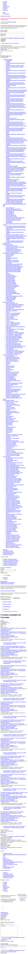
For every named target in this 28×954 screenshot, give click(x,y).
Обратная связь (4, 912)
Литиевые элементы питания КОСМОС (15, 169)
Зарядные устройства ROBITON (13, 505)
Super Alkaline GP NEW (11, 216)
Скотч (7, 512)
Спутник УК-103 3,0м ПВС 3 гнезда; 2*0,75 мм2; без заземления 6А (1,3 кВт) (14, 789)
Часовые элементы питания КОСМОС (15, 173)
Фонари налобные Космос (12, 384)
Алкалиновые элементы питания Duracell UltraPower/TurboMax (15, 84)
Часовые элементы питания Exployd (14, 101)
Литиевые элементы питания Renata (14, 161)
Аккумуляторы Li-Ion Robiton (13, 179)
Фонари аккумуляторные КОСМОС (14, 383)
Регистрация (6, 13)
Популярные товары (8, 550)
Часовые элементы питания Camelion (14, 66)
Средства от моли (10, 446)
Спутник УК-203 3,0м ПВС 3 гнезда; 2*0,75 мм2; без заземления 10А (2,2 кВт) (14, 717)
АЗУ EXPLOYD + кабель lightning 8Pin (15, 332)
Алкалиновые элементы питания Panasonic (16, 148)
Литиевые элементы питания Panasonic (15, 150)
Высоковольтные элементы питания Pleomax (16, 156)
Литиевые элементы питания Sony (14, 193)
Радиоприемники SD (11, 379)
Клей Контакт (9, 428)
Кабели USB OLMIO (11, 298)
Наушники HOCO (10, 278)
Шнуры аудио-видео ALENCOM (13, 544)
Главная (5, 1)
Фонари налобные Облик (12, 391)
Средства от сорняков (11, 451)
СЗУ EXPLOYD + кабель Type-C (13, 353)
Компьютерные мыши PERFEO (13, 269)
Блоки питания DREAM (11, 488)
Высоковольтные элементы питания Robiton (16, 183)
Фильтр (2, 620)
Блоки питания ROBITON (12, 489)
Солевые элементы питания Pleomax (14, 155)
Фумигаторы (9, 448)
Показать (5, 577)
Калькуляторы (6, 859)
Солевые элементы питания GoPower (14, 109)
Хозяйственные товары (8, 866)
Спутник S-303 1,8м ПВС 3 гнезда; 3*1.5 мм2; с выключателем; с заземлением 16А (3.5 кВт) (14, 699)
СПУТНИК (7, 575)
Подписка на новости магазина (8, 590)
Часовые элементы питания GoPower (14, 103)
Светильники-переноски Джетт (13, 524)
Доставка (5, 7)
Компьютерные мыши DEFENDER (14, 264)
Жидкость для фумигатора (12, 435)
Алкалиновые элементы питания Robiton (15, 182)
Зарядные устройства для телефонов (14, 506)
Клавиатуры (9, 262)
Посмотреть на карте (8, 901)
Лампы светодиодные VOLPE (13, 481)
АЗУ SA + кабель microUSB (12, 314)
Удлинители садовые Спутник (13, 537)
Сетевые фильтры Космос (12, 498)
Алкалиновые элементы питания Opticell (15, 75)
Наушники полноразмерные (12, 286)
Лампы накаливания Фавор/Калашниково (15, 467)
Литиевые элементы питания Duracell (15, 82)
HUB (7, 272)
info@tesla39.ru (23, 895)
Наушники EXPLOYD (11, 276)
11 (18, 560)
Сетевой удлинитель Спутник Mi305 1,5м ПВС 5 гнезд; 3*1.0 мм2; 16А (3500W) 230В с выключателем (14, 808)
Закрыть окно (4, 49)
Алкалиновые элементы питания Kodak (15, 128)
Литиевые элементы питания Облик (14, 200)
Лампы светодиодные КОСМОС (13, 478)
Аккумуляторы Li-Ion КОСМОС (13, 174)
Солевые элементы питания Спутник (14, 142)
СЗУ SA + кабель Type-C (11, 325)
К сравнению (11, 635)
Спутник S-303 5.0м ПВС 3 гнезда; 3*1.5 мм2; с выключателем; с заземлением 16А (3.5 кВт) (14, 827)
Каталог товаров (4, 57)
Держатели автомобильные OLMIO (14, 296)
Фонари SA (8, 387)
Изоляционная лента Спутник (13, 511)
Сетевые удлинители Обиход (13, 539)
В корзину (10, 652)
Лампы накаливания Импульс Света (14, 472)
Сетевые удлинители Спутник (13, 536)
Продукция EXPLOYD (8, 863)
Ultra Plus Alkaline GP (11, 215)
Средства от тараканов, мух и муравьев (15, 441)
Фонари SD (8, 392)
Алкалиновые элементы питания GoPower (16, 104)
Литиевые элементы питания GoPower (15, 106)
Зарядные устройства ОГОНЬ (13, 501)
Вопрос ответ (6, 6)
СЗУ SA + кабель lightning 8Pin (13, 323)
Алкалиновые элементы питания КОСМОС (16, 167)
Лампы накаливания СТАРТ (12, 473)
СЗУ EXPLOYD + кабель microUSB (14, 352)
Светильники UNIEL (11, 528)
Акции (4, 4)
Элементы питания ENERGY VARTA (15, 234)
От (1, 570)
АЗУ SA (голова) (10, 316)
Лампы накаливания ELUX (12, 470)
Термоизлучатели (10, 475)
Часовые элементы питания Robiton (14, 190)
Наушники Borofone (10, 280)
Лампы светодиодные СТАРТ (13, 482)
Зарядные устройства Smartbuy (13, 503)
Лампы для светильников (12, 527)
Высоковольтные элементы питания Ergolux (16, 113)
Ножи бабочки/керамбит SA (12, 361)
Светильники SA (10, 522)
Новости (5, 5)
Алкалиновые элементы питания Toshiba (15, 195)
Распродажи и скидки (8, 552)
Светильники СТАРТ (11, 530)
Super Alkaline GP (10, 212)
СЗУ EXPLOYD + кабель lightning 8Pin (15, 351)
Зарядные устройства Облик (12, 508)
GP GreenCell (9, 221)
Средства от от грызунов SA (12, 438)
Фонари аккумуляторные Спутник (14, 386)
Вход (4, 12)
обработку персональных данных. (16, 38)
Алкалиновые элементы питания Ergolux (15, 112)
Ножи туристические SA (12, 359)
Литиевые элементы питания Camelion (15, 65)
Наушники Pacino (10, 275)
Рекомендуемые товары (8, 553)
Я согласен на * (13, 836)
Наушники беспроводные (12, 285)
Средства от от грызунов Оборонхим (14, 452)
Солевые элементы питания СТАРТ (14, 122)
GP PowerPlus (9, 222)
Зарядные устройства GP (12, 504)
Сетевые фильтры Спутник (12, 495)
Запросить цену (12, 951)
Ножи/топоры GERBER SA (12, 357)
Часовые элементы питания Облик (14, 202)
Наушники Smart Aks (11, 282)
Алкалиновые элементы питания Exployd (15, 95)
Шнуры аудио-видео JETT (12, 546)
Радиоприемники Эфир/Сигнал (13, 380)
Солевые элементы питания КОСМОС (15, 168)
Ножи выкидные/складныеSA (13, 358)
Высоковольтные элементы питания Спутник (16, 140)
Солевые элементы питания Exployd (14, 98)
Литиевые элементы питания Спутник (15, 141)
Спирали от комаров (10, 444)
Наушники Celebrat (10, 277)
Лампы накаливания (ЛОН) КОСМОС (15, 465)
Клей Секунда (9, 430)
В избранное (3, 636)
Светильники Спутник (11, 521)
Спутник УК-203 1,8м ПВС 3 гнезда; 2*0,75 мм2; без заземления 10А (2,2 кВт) (14, 681)
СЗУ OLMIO (9, 300)
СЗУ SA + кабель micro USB (12, 324)
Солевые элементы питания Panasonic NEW (16, 147)
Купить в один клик (6, 938)
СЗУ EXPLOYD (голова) (12, 349)
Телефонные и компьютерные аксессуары (13, 861)
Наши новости (4, 581)
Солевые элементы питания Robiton (14, 189)
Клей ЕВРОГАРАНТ (11, 427)
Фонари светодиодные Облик (13, 395)
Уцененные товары (7, 554)
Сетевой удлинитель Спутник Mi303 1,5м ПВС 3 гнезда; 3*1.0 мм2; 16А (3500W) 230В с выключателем (14, 662)
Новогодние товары (8, 860)
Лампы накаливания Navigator (13, 471)
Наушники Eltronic (10, 288)
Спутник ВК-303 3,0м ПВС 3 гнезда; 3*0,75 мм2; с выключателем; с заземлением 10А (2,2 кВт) (15, 771)
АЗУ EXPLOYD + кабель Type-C (13, 335)
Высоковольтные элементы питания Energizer (16, 90)
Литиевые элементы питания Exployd (15, 99)
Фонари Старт (9, 385)
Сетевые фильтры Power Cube (13, 497)
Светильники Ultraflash (11, 526)
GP (4, 857)
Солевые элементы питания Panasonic (15, 151)
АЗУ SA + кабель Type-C (11, 315)
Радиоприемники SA (11, 378)
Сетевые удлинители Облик (12, 535)
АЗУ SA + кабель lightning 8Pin (13, 313)
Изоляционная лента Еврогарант (13, 510)
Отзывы (5, 2)
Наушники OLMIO (10, 299)
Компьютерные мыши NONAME (13, 267)
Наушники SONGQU (11, 291)
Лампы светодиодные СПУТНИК (14, 479)
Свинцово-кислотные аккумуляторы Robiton (16, 188)
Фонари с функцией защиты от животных (16, 394)
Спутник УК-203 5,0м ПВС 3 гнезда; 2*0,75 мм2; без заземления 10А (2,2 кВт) (14, 753)
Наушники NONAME (11, 283)
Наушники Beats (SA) (11, 287)
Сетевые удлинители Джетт (12, 538)
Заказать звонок (12, 22)
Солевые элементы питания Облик (14, 201)
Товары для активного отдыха (10, 864)
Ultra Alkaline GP (10, 213)
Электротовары (6, 868)
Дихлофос (8, 437)
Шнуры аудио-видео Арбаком (13, 547)
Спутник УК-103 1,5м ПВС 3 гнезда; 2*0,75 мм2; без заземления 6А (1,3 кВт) (14, 643)
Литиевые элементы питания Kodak (14, 129)
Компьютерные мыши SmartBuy (13, 271)
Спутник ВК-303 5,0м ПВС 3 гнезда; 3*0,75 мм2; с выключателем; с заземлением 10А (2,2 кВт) (15, 735)
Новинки (5, 549)
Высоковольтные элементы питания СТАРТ (16, 125)
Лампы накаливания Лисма (12, 466)
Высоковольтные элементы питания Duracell (16, 76)
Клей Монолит (9, 429)
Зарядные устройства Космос (13, 500)
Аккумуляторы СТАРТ (11, 118)
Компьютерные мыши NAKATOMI (14, 266)
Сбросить (5, 578)
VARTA (5, 858)
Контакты (5, 10)
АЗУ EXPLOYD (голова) (12, 331)
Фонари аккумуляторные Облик (13, 389)
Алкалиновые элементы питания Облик (15, 199)
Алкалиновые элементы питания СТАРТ (15, 123)
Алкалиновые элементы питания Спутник (16, 139)
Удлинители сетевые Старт (12, 541)
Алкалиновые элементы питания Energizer (16, 91)
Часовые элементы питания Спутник (14, 137)
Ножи (4, 865)
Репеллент (8, 439)
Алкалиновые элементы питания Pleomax (15, 153)
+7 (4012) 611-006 (5, 913)
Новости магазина (6, 596)
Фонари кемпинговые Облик (13, 390)
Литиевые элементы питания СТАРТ (14, 124)
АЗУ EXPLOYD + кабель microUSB (14, 334)
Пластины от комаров (11, 443)
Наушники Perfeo (10, 289)
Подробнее (7, 634)
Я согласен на (13, 38)
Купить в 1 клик (4, 635)
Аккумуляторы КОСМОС (12, 166)
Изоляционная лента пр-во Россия (14, 514)
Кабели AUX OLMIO (11, 297)
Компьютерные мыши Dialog (12, 265)
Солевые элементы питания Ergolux (14, 114)
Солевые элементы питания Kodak (14, 130)
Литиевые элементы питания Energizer (15, 92)
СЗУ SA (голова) (10, 321)
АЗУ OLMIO (9, 294)
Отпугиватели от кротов (11, 445)
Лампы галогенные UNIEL (12, 468)
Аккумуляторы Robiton (11, 180)
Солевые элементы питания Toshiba (14, 196)
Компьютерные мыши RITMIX (13, 270)
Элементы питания (7, 853)
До (15, 570)
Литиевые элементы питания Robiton (14, 184)
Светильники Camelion (11, 525)
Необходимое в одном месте (7, 583)
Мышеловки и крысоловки (12, 440)
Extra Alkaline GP (10, 211)
